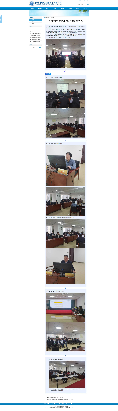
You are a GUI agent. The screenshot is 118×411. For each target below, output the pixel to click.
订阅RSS (72, 403)
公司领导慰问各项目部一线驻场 (35, 35)
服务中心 (85, 8)
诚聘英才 (77, 8)
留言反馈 (87, 0)
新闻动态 (62, 8)
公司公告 (32, 21)
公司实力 (55, 8)
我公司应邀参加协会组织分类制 (35, 33)
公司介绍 (47, 8)
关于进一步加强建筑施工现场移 (35, 41)
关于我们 (48, 403)
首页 (46, 17)
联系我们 (63, 403)
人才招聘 (53, 403)
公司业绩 (70, 8)
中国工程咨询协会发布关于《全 (35, 37)
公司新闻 (32, 19)
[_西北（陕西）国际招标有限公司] (45, 6)
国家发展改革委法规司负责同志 (35, 28)
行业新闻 (32, 23)
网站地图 (58, 403)
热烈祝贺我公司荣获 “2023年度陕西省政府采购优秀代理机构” (58, 399)
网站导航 (83, 0)
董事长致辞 (40, 8)
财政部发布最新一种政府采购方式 (53, 397)
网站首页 (80, 0)
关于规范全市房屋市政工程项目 (35, 39)
